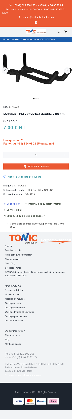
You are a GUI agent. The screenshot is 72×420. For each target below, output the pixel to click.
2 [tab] (36, 98)
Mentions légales (13, 344)
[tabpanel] (36, 69)
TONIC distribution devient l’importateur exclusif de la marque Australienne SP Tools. (35, 274)
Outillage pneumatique (16, 316)
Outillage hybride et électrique (19, 312)
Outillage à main (13, 303)
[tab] (12, 204)
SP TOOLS (20, 185)
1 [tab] (33, 98)
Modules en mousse (15, 299)
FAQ (7, 339)
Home (6, 39)
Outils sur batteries (14, 320)
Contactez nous (12, 335)
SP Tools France (13, 268)
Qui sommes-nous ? (15, 331)
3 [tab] (38, 98)
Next (67, 70)
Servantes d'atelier (14, 290)
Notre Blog (10, 263)
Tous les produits (13, 250)
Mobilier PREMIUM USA (40, 190)
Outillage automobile (15, 307)
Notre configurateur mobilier (18, 255)
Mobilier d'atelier (13, 294)
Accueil (8, 246)
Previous (5, 70)
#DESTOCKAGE (13, 286)
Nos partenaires (12, 259)
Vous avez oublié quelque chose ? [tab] (25, 215)
